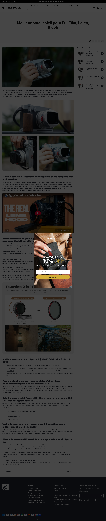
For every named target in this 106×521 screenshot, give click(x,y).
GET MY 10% (53, 277)
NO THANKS (53, 281)
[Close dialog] (70, 235)
